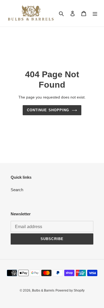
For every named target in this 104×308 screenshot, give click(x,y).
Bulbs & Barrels (43, 290)
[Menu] (95, 13)
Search (17, 189)
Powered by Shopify (70, 290)
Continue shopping (48, 110)
